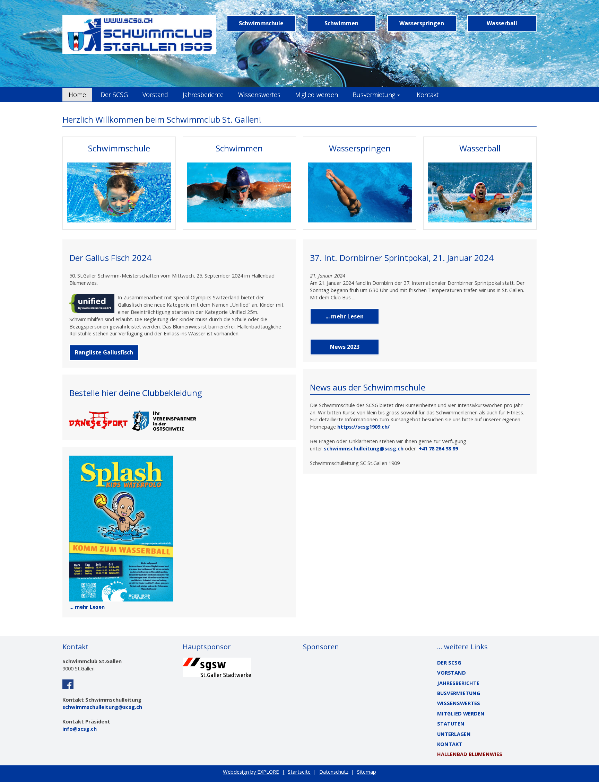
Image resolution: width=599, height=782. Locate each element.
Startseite (299, 771)
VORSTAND (451, 672)
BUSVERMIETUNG (458, 692)
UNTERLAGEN (454, 733)
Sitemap (366, 771)
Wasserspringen (421, 23)
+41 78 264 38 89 (438, 448)
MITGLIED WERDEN (461, 713)
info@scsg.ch (79, 728)
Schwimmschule (261, 23)
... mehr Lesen (87, 606)
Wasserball (502, 23)
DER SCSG (449, 662)
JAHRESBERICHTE (458, 682)
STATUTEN (451, 723)
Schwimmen (341, 23)
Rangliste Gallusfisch (104, 352)
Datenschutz (333, 771)
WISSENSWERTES (458, 703)
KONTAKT (449, 743)
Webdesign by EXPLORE (251, 771)
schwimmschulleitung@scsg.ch (363, 448)
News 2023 (344, 347)
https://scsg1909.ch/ (363, 426)
